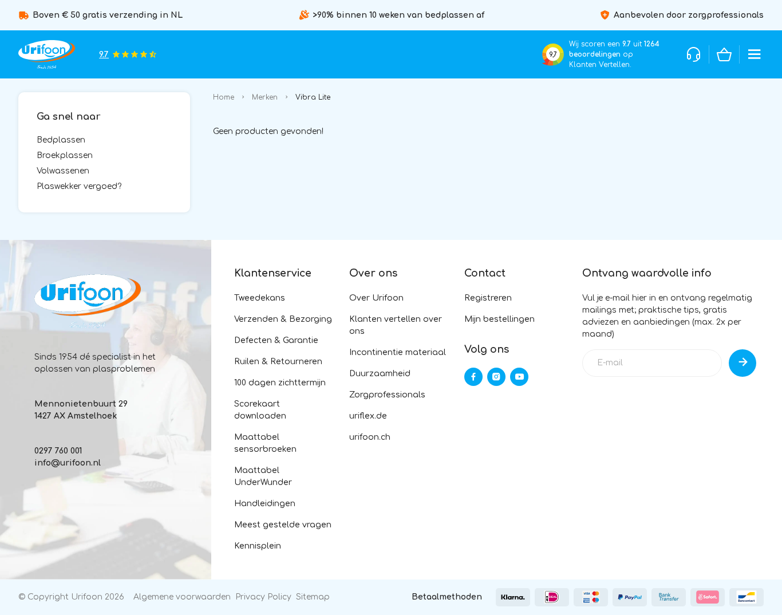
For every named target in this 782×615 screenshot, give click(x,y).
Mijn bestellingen (499, 319)
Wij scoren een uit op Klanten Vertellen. (614, 54)
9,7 (553, 55)
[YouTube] (519, 377)
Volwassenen (63, 171)
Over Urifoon (376, 298)
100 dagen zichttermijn (280, 383)
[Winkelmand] (724, 54)
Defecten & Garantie (276, 340)
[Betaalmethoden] (513, 597)
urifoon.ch (369, 437)
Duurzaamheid (379, 373)
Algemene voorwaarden (182, 597)
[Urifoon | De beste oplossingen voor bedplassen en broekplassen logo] (46, 54)
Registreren (488, 298)
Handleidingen (264, 503)
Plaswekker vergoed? (79, 186)
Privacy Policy (263, 597)
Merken (265, 97)
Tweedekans (259, 298)
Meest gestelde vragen (282, 525)
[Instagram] (496, 377)
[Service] (694, 54)
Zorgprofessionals (387, 395)
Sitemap (313, 597)
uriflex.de (368, 416)
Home (223, 97)
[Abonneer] (742, 363)
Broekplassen (65, 155)
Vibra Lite (312, 97)
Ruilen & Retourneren (278, 361)
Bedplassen (61, 140)
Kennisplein (257, 546)
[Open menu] (754, 54)
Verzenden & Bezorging (283, 319)
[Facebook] (473, 377)
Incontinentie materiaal (397, 352)
